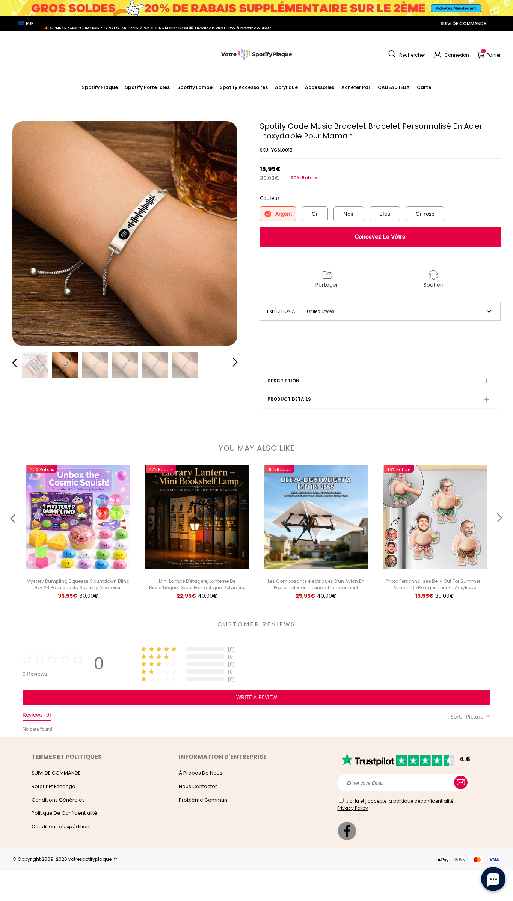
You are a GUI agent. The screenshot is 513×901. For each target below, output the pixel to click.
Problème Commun (203, 799)
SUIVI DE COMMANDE (463, 23)
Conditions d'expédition (60, 826)
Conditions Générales (58, 799)
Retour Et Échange (53, 786)
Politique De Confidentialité (64, 813)
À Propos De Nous (200, 772)
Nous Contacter (198, 786)
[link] (244, 87)
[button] (405, 54)
